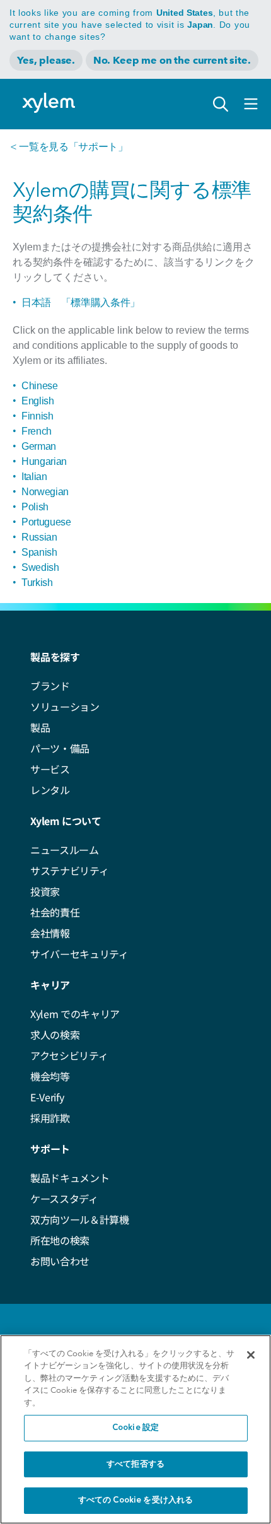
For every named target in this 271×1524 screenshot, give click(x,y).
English (37, 401)
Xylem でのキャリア (75, 1013)
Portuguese (46, 522)
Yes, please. (46, 60)
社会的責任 (54, 912)
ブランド (50, 685)
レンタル (50, 789)
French (36, 431)
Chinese (39, 385)
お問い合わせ (59, 1261)
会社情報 (50, 933)
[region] (135, 1429)
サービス (50, 769)
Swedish (40, 567)
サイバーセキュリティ (79, 953)
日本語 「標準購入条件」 (80, 302)
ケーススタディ (64, 1198)
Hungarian (44, 461)
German (38, 446)
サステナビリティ (69, 870)
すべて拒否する (135, 1464)
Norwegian (45, 491)
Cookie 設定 (135, 1428)
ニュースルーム (64, 849)
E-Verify (47, 1097)
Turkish (37, 582)
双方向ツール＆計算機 (79, 1219)
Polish (35, 506)
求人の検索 (54, 1034)
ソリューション (65, 706)
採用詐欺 (50, 1117)
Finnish (37, 416)
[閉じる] (251, 1355)
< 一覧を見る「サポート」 (69, 147)
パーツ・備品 (59, 748)
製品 (40, 727)
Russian (39, 537)
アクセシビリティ (69, 1055)
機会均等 (50, 1076)
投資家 (45, 891)
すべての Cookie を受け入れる (135, 1500)
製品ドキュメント (69, 1177)
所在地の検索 (59, 1240)
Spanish (39, 552)
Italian (34, 476)
